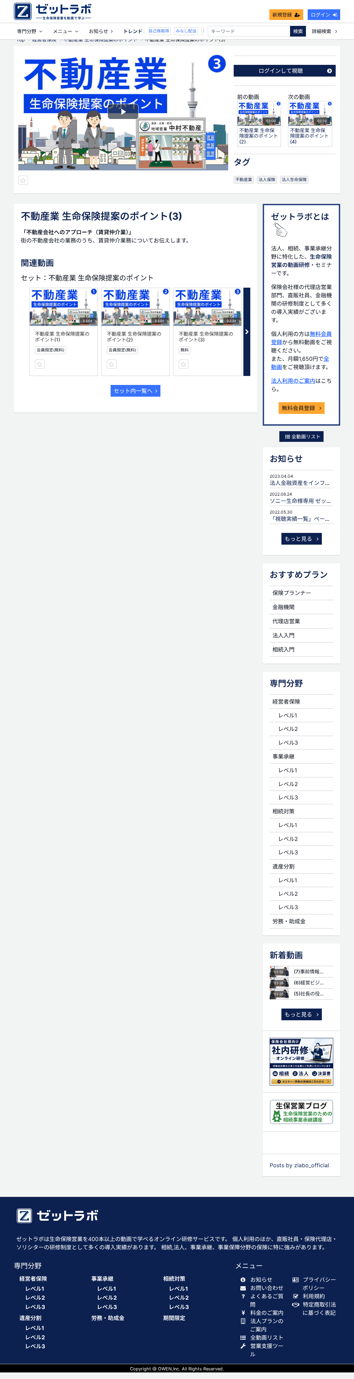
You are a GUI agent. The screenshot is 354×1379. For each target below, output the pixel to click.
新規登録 (282, 15)
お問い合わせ (266, 1287)
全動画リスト (305, 436)
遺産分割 (283, 866)
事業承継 (283, 756)
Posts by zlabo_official (299, 1165)
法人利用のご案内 (293, 380)
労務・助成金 (289, 921)
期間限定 (174, 1318)
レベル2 (288, 728)
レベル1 (287, 715)
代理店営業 (286, 621)
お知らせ (98, 31)
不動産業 (243, 179)
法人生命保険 (294, 179)
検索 (298, 31)
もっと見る (299, 538)
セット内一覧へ (133, 390)
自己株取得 (153, 30)
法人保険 (267, 179)
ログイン (320, 15)
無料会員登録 (299, 408)
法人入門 (283, 635)
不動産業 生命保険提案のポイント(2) (134, 337)
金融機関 (283, 607)
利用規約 (314, 1296)
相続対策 (283, 811)
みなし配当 (181, 30)
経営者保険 (286, 701)
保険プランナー (291, 592)
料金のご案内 (266, 1312)
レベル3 (288, 742)
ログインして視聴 (281, 70)
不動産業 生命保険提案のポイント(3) (206, 337)
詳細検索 (322, 31)
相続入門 (283, 649)
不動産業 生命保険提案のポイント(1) (62, 337)
